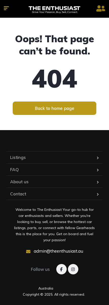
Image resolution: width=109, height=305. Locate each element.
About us (19, 181)
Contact (18, 193)
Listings (18, 157)
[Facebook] (61, 269)
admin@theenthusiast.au (58, 251)
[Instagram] (73, 269)
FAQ (14, 169)
